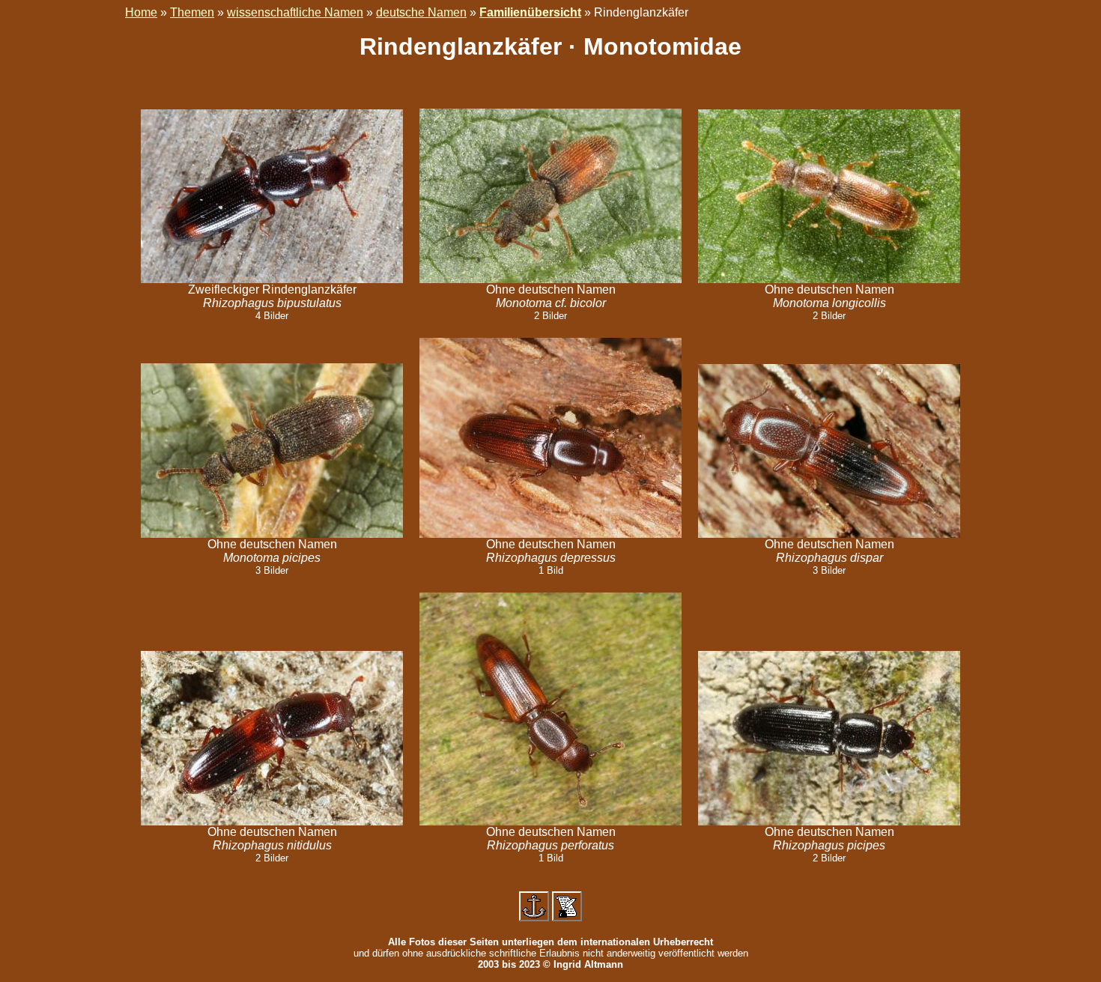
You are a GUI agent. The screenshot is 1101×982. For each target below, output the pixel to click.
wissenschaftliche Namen (295, 12)
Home (141, 12)
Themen (192, 12)
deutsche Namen (421, 12)
